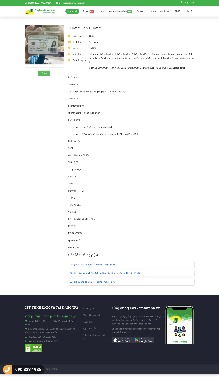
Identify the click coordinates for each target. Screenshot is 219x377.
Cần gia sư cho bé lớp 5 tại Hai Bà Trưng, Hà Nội (93, 282)
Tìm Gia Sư (141, 11)
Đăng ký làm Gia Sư (160, 11)
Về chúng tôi (88, 308)
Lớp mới (87, 11)
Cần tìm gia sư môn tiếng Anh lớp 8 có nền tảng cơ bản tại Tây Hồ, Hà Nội (105, 273)
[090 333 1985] (7, 369)
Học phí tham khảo (120, 11)
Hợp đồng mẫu (89, 328)
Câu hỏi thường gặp (92, 315)
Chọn (44, 73)
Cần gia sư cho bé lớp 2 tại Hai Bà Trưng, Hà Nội (93, 264)
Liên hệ (188, 11)
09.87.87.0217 (46, 3)
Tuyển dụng (88, 322)
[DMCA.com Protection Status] (33, 348)
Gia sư (101, 11)
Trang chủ (72, 11)
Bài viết (177, 11)
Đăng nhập (188, 2)
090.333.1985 (33, 3)
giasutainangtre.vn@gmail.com (72, 3)
